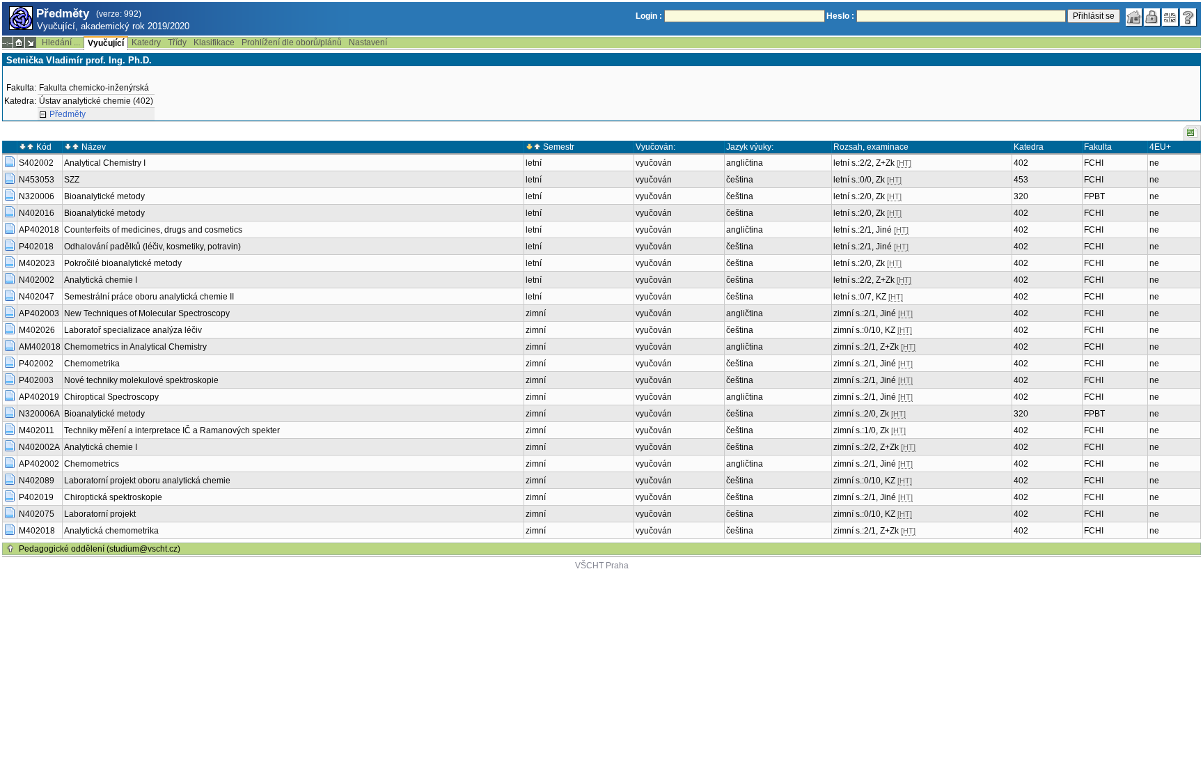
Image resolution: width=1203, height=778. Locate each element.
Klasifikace (214, 42)
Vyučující (106, 43)
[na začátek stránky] (10, 548)
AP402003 (39, 313)
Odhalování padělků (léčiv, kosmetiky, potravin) (152, 246)
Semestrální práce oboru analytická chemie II (149, 297)
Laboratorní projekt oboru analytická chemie (147, 480)
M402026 (37, 330)
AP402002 (39, 464)
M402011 (36, 430)
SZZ (71, 180)
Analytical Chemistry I (105, 163)
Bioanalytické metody (104, 196)
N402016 (36, 213)
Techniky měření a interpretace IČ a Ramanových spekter (172, 430)
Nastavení (368, 42)
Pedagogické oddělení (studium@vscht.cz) (99, 549)
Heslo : (840, 16)
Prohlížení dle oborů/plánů (292, 42)
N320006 (36, 196)
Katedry (146, 42)
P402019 (36, 497)
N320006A (39, 414)
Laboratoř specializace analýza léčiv (133, 330)
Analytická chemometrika (111, 531)
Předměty (67, 114)
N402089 (36, 480)
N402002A (39, 447)
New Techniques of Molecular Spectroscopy (147, 313)
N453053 (36, 180)
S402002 (36, 163)
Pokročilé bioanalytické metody (123, 263)
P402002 (36, 363)
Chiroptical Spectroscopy (111, 397)
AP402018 (39, 230)
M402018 (37, 531)
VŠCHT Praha (602, 565)
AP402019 (39, 397)
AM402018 (40, 347)
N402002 (36, 280)
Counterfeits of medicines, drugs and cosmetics (153, 230)
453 (1021, 180)
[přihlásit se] (1152, 17)
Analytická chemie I (100, 280)
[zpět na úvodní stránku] (1134, 17)
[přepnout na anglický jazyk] (1170, 17)
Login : (649, 16)
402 (1021, 163)
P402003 (36, 380)
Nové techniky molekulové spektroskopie (141, 380)
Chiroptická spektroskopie (113, 497)
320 (1021, 196)
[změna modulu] (30, 42)
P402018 (36, 246)
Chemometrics (91, 464)
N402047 (36, 297)
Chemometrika (92, 363)
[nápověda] (1188, 17)
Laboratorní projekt (100, 514)
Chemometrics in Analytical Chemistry (135, 347)
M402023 (37, 263)
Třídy (177, 42)
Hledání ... (61, 42)
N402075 (36, 514)
